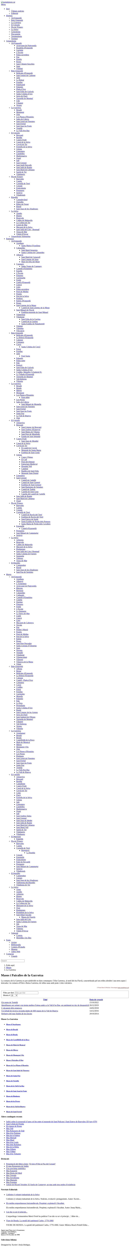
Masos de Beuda (12, 1035)
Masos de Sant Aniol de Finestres (17, 1070)
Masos (8, 967)
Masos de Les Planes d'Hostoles (17, 1065)
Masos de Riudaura (13, 1096)
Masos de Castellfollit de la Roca (17, 1040)
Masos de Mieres (12, 1050)
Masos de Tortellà (12, 1081)
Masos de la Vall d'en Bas (15, 1086)
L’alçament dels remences (11, 1008)
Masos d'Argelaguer (13, 1024)
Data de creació (96, 1000)
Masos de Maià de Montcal (15, 1045)
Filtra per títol (9, 993)
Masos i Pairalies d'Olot (14, 1060)
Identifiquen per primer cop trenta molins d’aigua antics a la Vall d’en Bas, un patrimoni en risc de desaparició (45, 1005)
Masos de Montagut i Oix (15, 1055)
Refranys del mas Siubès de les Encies (16, 1014)
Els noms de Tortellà (9, 1002)
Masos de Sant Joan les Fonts (16, 1091)
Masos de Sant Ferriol (14, 1112)
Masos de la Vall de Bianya (15, 1106)
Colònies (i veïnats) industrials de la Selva (22, 1194)
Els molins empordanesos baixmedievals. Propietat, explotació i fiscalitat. (35, 1203)
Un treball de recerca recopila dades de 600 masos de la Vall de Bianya (29, 1011)
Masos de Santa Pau (13, 1076)
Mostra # (7, 995)
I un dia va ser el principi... (16, 1212)
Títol (45, 1000)
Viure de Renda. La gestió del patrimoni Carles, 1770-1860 (29, 1221)
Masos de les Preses (13, 1101)
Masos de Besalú (12, 1029)
